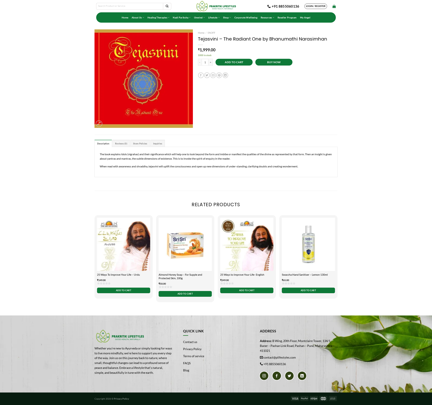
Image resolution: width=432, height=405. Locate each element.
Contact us (190, 342)
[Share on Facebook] (201, 75)
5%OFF (211, 32)
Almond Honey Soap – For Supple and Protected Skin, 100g (180, 276)
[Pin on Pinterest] (219, 75)
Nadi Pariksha (180, 17)
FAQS (187, 363)
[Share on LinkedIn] (225, 75)
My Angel (305, 17)
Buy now (274, 62)
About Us (137, 17)
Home (125, 17)
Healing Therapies (157, 17)
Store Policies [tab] (140, 143)
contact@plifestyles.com (279, 357)
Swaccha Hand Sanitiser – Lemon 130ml (305, 274)
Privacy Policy (192, 349)
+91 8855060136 (274, 364)
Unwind (198, 17)
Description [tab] (103, 143)
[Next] (337, 261)
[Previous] (94, 261)
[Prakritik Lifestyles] (216, 6)
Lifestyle (213, 17)
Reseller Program (287, 17)
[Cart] (334, 6)
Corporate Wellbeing (245, 17)
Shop (226, 17)
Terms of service (193, 356)
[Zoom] (99, 123)
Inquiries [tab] (157, 143)
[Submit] (167, 6)
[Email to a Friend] (213, 75)
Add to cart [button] (123, 290)
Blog (186, 370)
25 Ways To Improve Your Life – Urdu (118, 274)
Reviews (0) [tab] (121, 143)
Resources (266, 17)
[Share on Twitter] (207, 75)
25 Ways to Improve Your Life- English (242, 274)
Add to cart (234, 62)
